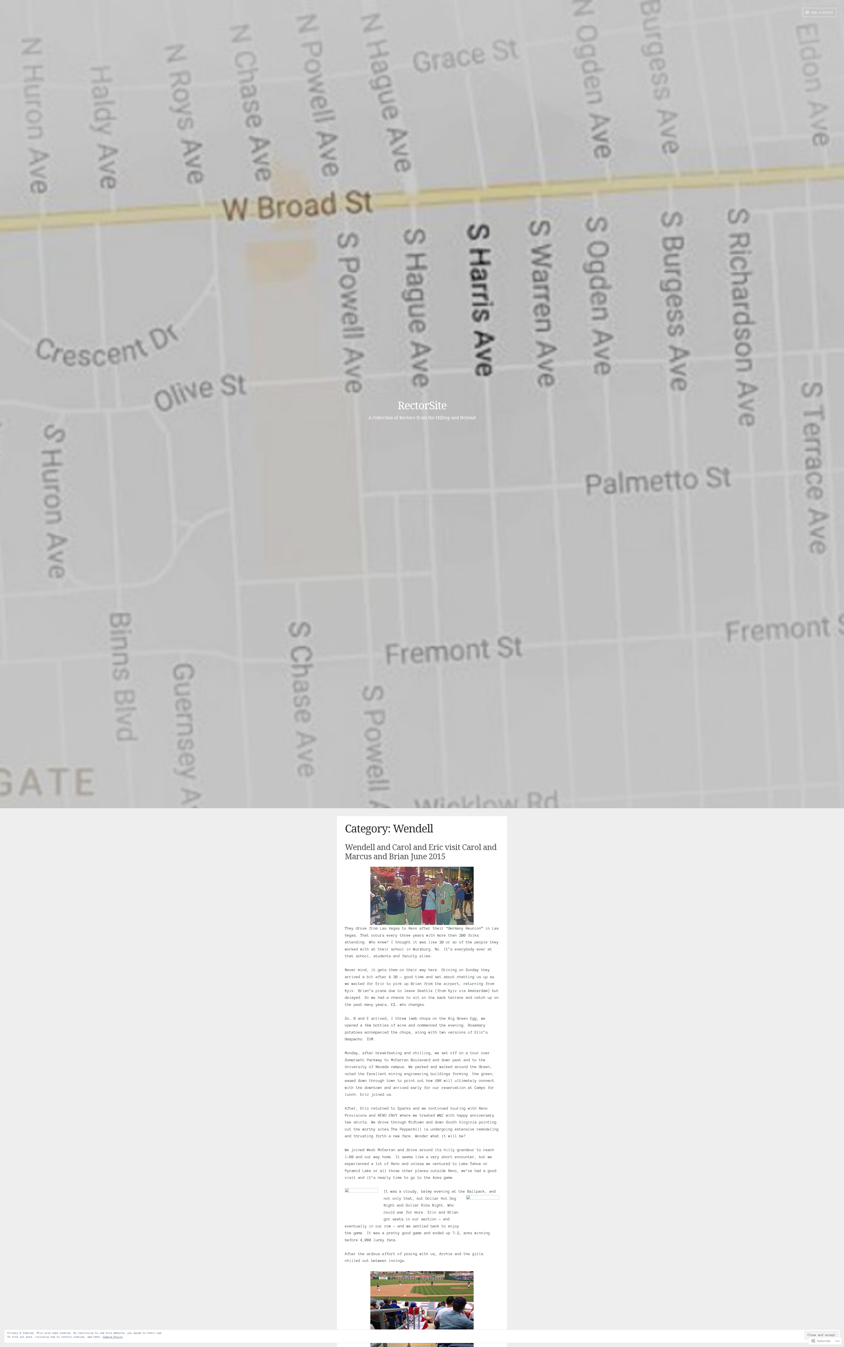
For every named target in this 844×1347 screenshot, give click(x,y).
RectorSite (422, 405)
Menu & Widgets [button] (821, 12)
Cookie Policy (113, 1337)
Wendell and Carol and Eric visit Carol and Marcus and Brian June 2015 (421, 851)
